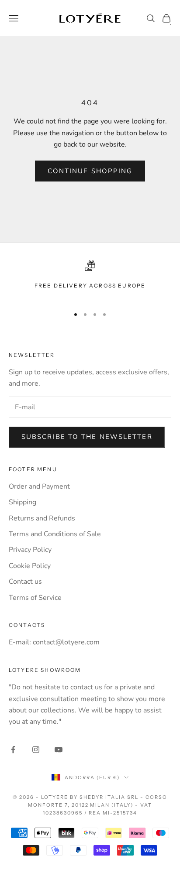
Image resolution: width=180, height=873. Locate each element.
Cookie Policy (30, 566)
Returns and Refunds (42, 518)
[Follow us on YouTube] (58, 749)
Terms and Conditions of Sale (55, 534)
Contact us (25, 581)
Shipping (22, 502)
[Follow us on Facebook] (13, 749)
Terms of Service (35, 598)
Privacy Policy (30, 550)
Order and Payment (39, 486)
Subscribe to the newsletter (86, 436)
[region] (90, 279)
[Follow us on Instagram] (35, 749)
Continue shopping (90, 171)
